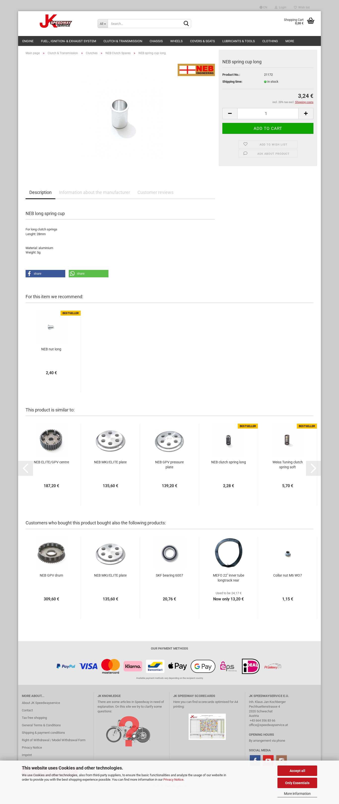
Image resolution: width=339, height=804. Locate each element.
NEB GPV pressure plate (169, 464)
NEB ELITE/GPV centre (51, 462)
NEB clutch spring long (228, 462)
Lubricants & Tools (238, 41)
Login (281, 7)
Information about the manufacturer (94, 192)
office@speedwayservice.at (268, 725)
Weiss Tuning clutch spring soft (287, 464)
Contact (27, 710)
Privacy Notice (173, 779)
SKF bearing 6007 (169, 575)
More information (297, 794)
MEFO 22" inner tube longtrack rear (228, 577)
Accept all (297, 771)
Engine (28, 41)
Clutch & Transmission (122, 41)
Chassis (156, 41)
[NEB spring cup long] (120, 115)
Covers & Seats (202, 41)
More (289, 41)
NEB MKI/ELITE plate (110, 462)
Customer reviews (155, 192)
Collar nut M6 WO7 (287, 575)
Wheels (176, 41)
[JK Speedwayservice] (56, 21)
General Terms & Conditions (41, 725)
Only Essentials (297, 783)
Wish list (303, 7)
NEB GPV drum (51, 575)
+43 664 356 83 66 (262, 720)
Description (40, 192)
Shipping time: (232, 81)
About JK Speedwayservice (41, 703)
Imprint (27, 755)
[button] (45, 273)
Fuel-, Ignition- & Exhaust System (68, 41)
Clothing (270, 41)
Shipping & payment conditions (43, 732)
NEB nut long (51, 349)
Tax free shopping (34, 718)
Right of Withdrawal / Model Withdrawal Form (53, 740)
